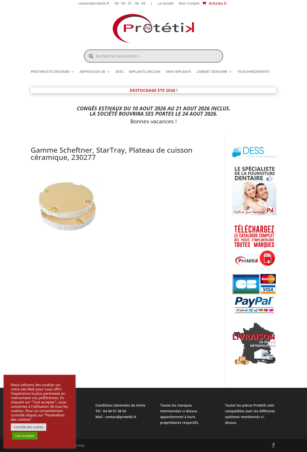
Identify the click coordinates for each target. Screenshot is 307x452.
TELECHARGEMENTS (253, 72)
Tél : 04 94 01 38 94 (110, 411)
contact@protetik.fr (93, 4)
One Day (77, 445)
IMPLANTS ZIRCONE (145, 72)
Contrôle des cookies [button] (28, 427)
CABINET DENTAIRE (211, 72)
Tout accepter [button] (25, 435)
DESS (119, 72)
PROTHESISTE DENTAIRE (50, 72)
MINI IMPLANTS (178, 72)
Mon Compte (189, 4)
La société (166, 4)
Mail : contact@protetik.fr (115, 416)
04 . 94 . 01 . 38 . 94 (130, 4)
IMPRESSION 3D (92, 72)
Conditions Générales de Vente (120, 405)
